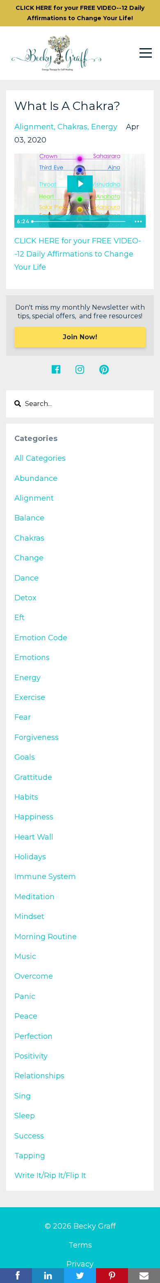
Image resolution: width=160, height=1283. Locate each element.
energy (104, 126)
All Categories (40, 458)
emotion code (40, 637)
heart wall (33, 837)
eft (19, 617)
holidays (30, 856)
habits (26, 797)
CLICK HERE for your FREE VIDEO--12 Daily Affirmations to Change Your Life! (80, 13)
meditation (34, 896)
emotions (32, 657)
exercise (29, 697)
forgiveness (36, 737)
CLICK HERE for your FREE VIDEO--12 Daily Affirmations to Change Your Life (77, 254)
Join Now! (80, 337)
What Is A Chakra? (67, 106)
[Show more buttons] (138, 221)
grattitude (33, 777)
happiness (33, 816)
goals (24, 757)
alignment (34, 126)
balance (29, 518)
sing (22, 1096)
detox (25, 597)
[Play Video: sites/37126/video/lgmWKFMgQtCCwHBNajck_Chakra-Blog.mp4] (80, 183)
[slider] (79, 221)
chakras (72, 126)
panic (24, 996)
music (25, 956)
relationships (39, 1075)
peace (25, 1016)
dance (26, 578)
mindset (29, 916)
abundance (35, 478)
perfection (33, 1036)
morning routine (45, 936)
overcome (33, 976)
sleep (24, 1115)
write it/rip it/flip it (50, 1175)
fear (22, 717)
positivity (31, 1056)
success (29, 1136)
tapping (29, 1155)
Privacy (80, 1264)
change (28, 557)
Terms (80, 1245)
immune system (45, 876)
